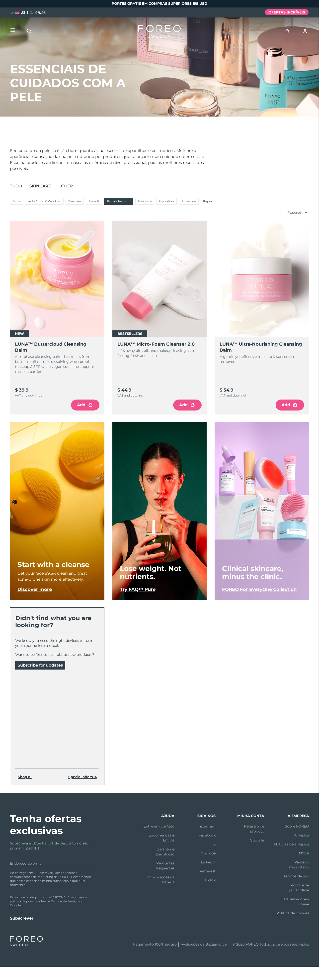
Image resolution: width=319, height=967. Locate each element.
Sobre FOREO (297, 826)
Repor (207, 201)
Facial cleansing (119, 201)
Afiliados (301, 835)
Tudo (16, 186)
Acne (16, 201)
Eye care (74, 201)
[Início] (159, 32)
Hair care (145, 201)
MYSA (304, 853)
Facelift (93, 201)
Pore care (188, 201)
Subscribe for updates (40, 665)
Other (66, 186)
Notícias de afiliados (291, 844)
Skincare (40, 186)
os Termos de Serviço (63, 901)
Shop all (25, 777)
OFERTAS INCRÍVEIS (286, 12)
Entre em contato (159, 826)
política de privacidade (27, 901)
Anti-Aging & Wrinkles (44, 201)
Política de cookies (292, 913)
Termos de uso (296, 876)
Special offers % (82, 777)
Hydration (166, 201)
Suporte (257, 840)
